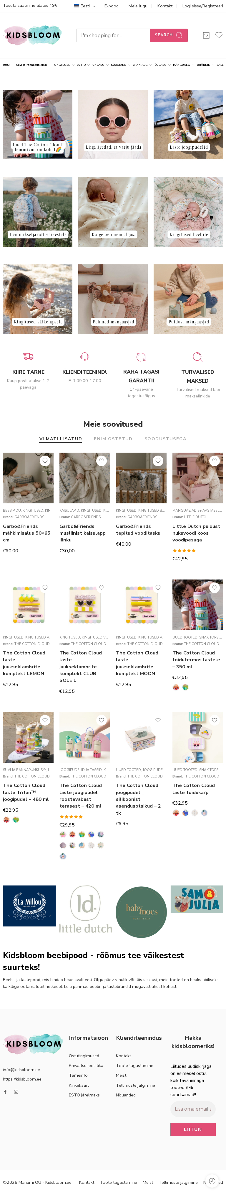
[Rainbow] (91, 845)
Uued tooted (184, 637)
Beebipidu (12, 510)
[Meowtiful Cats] (81, 845)
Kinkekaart (79, 1085)
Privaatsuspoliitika (86, 1065)
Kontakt (164, 6)
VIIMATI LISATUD (60, 439)
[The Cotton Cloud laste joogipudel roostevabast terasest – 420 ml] (84, 737)
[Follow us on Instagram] (16, 1091)
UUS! (6, 65)
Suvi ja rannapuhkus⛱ (31, 65)
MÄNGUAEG (181, 65)
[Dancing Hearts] (100, 834)
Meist (121, 1075)
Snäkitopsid (210, 637)
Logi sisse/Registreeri (202, 6)
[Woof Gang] (91, 834)
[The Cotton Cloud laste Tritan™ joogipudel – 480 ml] (28, 737)
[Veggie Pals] (63, 856)
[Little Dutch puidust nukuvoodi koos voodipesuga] (197, 478)
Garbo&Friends (29, 517)
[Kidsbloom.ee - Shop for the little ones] (32, 35)
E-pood (111, 6)
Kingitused (33, 510)
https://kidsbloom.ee (22, 1079)
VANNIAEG (140, 65)
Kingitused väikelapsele (48, 637)
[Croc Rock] (185, 687)
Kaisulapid (69, 510)
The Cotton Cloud (32, 643)
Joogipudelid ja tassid (80, 769)
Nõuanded (126, 1095)
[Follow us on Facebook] (5, 1091)
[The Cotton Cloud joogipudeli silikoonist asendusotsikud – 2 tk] (141, 737)
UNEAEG (98, 65)
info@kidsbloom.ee (21, 1069)
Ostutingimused (84, 1056)
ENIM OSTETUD (113, 439)
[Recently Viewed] (212, 1181)
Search (164, 35)
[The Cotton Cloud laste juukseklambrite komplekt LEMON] (28, 605)
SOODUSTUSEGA (165, 439)
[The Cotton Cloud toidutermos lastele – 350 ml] (197, 605)
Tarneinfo (78, 1075)
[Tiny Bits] (100, 845)
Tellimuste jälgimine (135, 1085)
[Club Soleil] (176, 687)
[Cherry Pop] (63, 834)
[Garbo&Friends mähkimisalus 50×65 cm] (28, 478)
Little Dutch (195, 517)
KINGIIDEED (62, 65)
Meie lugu (138, 6)
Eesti (85, 6)
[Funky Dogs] (72, 845)
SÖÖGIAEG (118, 65)
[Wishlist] (45, 461)
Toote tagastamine (134, 1065)
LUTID (81, 65)
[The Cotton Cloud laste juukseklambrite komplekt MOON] (141, 605)
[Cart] (206, 35)
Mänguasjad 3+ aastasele (196, 510)
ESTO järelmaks (84, 1095)
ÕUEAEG (160, 65)
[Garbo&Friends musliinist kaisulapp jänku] (84, 478)
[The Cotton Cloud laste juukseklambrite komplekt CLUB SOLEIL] (84, 605)
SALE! (221, 65)
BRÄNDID (203, 65)
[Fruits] (63, 845)
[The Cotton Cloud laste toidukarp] (197, 737)
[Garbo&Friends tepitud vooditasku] (141, 478)
